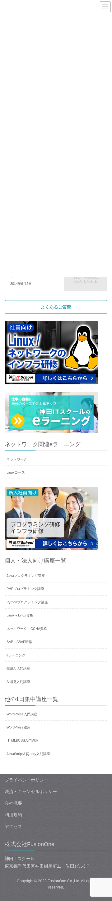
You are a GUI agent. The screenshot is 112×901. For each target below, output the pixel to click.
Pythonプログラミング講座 (27, 602)
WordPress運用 (18, 727)
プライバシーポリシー (26, 779)
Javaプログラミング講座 (26, 575)
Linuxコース (16, 472)
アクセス (13, 826)
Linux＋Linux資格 (20, 615)
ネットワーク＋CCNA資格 (27, 629)
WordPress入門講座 (22, 714)
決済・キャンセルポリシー (31, 791)
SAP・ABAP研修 (19, 642)
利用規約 (13, 814)
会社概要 (13, 803)
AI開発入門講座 (18, 682)
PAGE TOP (103, 868)
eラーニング (16, 655)
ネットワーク (17, 459)
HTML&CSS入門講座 (23, 740)
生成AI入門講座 (18, 668)
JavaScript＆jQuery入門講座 (28, 754)
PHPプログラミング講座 (25, 589)
